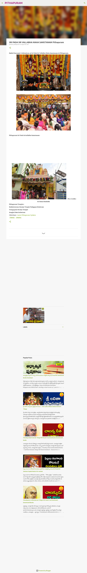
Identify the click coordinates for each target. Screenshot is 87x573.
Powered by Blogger (44, 570)
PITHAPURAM (14, 2)
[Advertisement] (43, 148)
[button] (10, 48)
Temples (12, 217)
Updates (18, 217)
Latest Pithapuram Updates (26, 215)
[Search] (25, 3)
